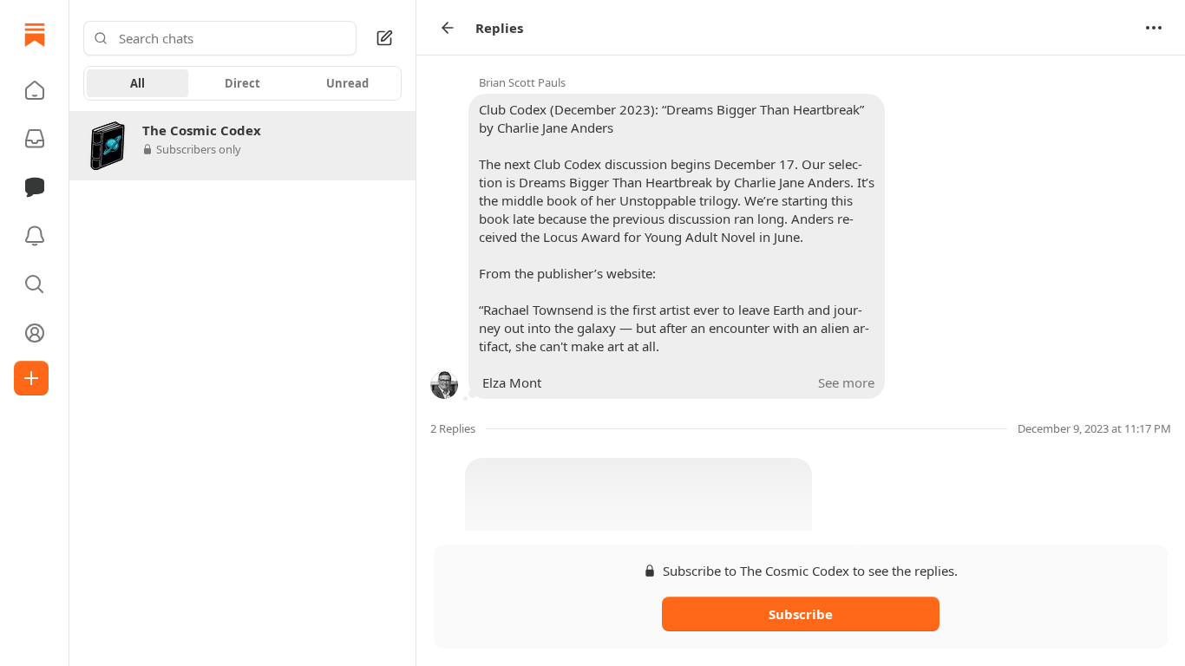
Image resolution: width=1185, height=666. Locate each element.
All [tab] (137, 83)
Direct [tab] (242, 83)
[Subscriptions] (35, 139)
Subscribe (801, 614)
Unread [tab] (347, 83)
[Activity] (35, 236)
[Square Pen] (384, 38)
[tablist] (242, 83)
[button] (35, 90)
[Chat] (35, 187)
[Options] (1153, 27)
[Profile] (35, 333)
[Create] (31, 378)
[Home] (35, 35)
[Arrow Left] (447, 27)
